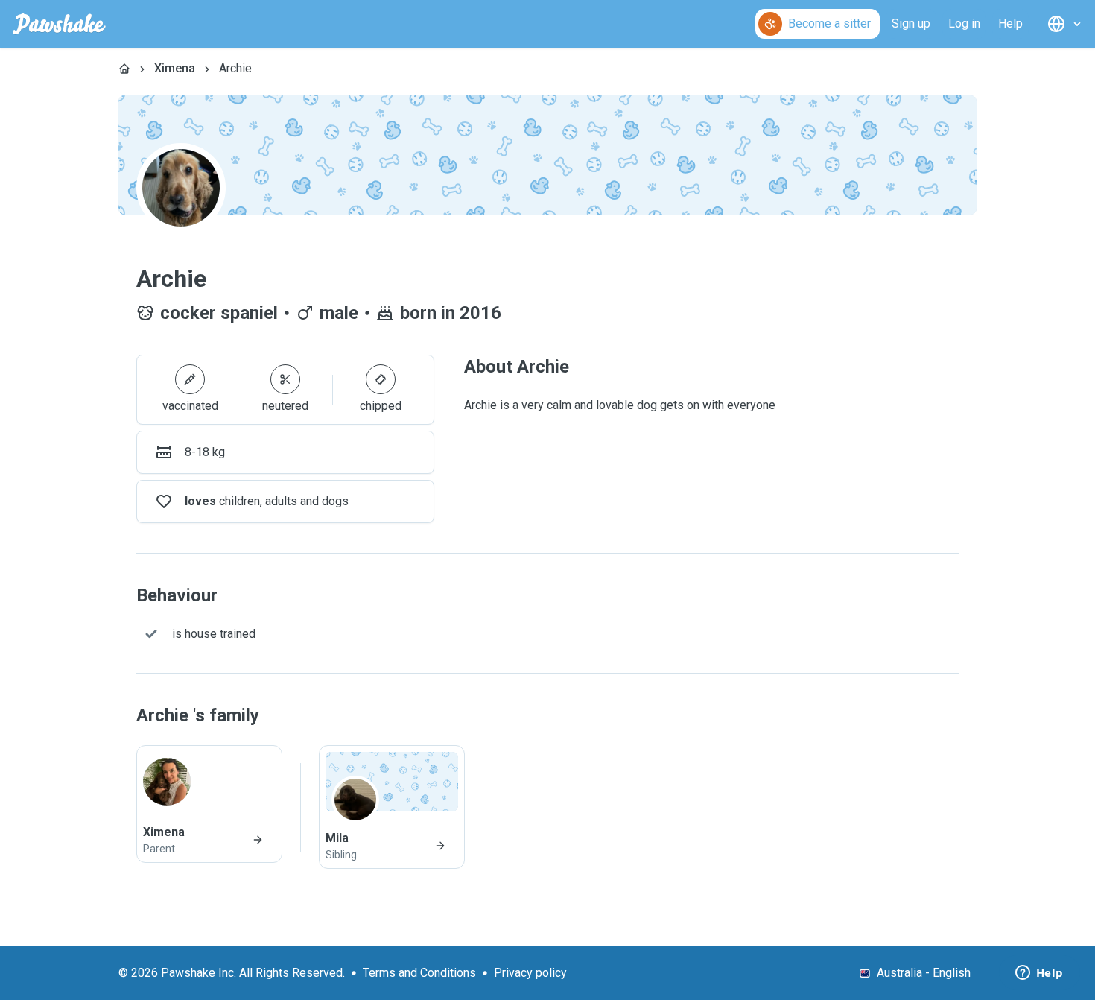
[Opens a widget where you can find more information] (1039, 974)
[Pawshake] (59, 24)
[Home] (124, 69)
